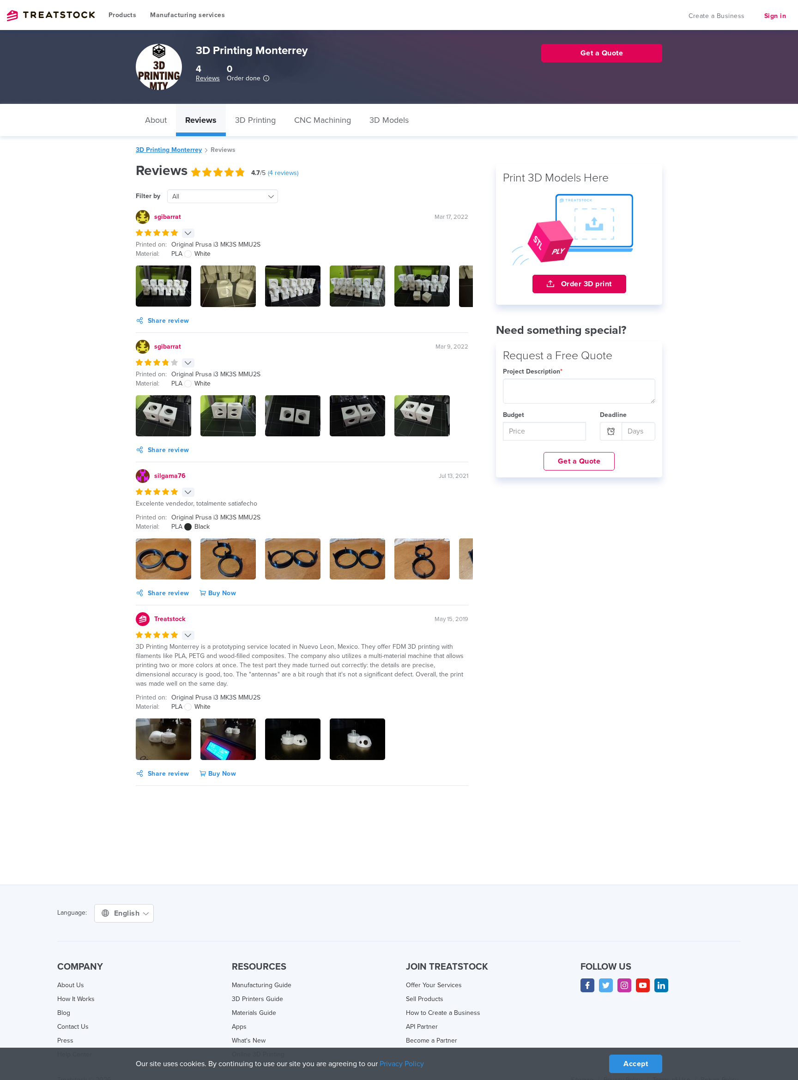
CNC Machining (322, 120)
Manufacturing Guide (261, 985)
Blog (63, 1013)
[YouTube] (643, 985)
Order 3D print (585, 284)
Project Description (532, 371)
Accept (635, 1063)
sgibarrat (167, 217)
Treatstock (51, 15)
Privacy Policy (402, 1063)
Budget (513, 415)
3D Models (389, 120)
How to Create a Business (443, 1013)
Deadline (613, 415)
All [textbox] (175, 196)
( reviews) (283, 173)
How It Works (76, 999)
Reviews (208, 78)
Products (122, 15)
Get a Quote (579, 461)
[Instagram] (624, 985)
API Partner (422, 1027)
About (156, 120)
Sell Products (424, 999)
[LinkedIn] (661, 985)
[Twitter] (606, 985)
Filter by (148, 196)
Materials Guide (254, 1013)
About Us (70, 985)
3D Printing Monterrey (169, 150)
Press (65, 1040)
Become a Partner (431, 1040)
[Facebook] (587, 985)
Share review (168, 321)
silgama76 (170, 476)
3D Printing (255, 120)
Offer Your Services (434, 985)
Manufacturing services (187, 15)
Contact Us (73, 1027)
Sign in (775, 16)
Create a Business (717, 16)
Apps (239, 1027)
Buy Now (221, 593)
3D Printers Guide (257, 999)
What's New (249, 1040)
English (128, 913)
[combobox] (222, 196)
